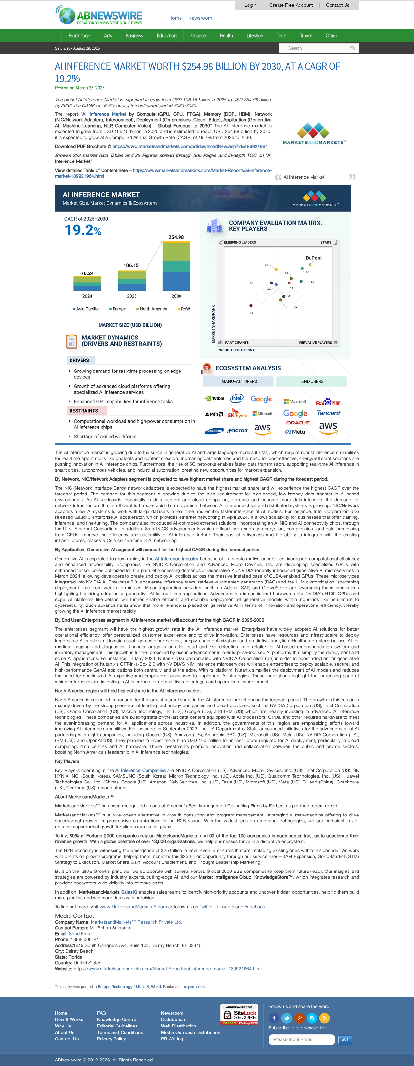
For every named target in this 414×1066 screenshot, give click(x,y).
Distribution (173, 1019)
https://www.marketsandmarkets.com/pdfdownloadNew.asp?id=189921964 (190, 146)
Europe (104, 986)
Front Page (79, 35)
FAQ (101, 1013)
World (156, 986)
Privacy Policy (111, 1039)
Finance (198, 35)
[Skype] (311, 1019)
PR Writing (172, 1039)
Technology (122, 986)
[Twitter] (286, 1019)
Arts (108, 35)
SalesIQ (129, 891)
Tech (281, 35)
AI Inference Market (104, 114)
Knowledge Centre (116, 1019)
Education (167, 35)
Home (175, 18)
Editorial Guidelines (117, 1026)
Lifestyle (255, 35)
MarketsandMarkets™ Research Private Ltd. (136, 922)
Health (226, 35)
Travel (306, 35)
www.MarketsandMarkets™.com (134, 906)
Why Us (63, 1026)
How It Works (69, 1019)
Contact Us (337, 5)
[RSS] (324, 1019)
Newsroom (200, 18)
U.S (146, 986)
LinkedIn (226, 906)
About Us (64, 1032)
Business (134, 35)
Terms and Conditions (120, 1032)
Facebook (255, 906)
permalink (196, 986)
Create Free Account (291, 5)
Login (250, 5)
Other (331, 35)
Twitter (207, 906)
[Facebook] (273, 1019)
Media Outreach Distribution (190, 1032)
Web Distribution (178, 1026)
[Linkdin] (299, 1019)
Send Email (80, 933)
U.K (137, 986)
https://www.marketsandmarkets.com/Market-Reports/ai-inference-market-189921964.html (168, 968)
